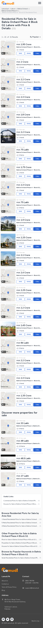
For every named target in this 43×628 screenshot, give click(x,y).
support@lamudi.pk (32, 588)
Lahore (13, 9)
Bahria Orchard (23, 9)
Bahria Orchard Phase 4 (9, 11)
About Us (5, 581)
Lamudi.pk (5, 9)
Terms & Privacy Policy (9, 587)
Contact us (5, 584)
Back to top (35, 621)
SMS (20, 53)
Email (29, 53)
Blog (3, 590)
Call (37, 53)
